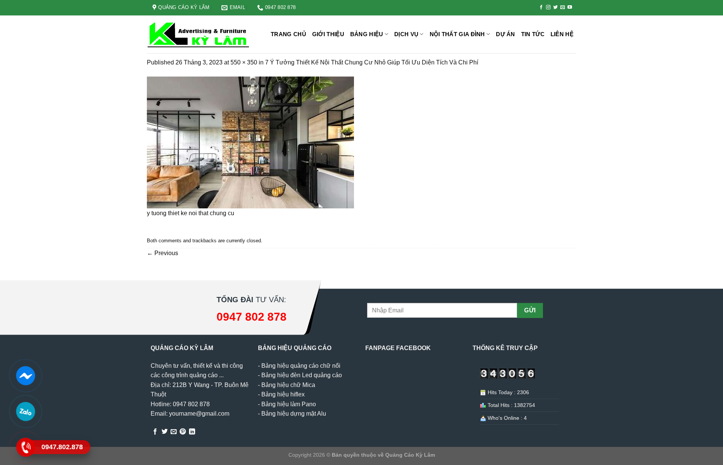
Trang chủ (288, 34)
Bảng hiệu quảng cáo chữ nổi (300, 366)
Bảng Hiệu (366, 34)
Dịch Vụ (406, 34)
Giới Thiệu (328, 34)
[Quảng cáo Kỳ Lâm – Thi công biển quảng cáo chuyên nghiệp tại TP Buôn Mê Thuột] (199, 34)
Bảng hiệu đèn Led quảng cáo (301, 375)
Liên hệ (562, 34)
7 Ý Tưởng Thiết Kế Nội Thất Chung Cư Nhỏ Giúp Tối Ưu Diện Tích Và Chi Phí (371, 62)
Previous (162, 253)
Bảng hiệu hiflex (283, 394)
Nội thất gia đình (457, 34)
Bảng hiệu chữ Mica (288, 385)
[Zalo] (25, 411)
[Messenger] (25, 375)
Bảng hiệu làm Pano (288, 404)
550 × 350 (243, 62)
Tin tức (533, 34)
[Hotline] (25, 447)
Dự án (505, 34)
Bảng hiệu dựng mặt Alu (293, 413)
